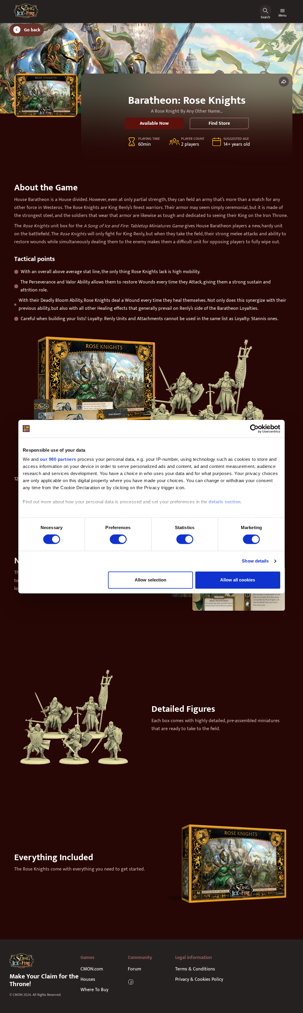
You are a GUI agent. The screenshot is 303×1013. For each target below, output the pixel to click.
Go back (32, 30)
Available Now (154, 123)
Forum (134, 969)
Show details (255, 561)
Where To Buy (94, 990)
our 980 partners (58, 459)
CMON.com (91, 969)
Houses (87, 979)
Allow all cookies (237, 579)
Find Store (219, 123)
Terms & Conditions (195, 969)
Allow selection (150, 579)
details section (225, 501)
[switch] (118, 539)
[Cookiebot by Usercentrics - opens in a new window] (254, 428)
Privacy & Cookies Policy (199, 979)
